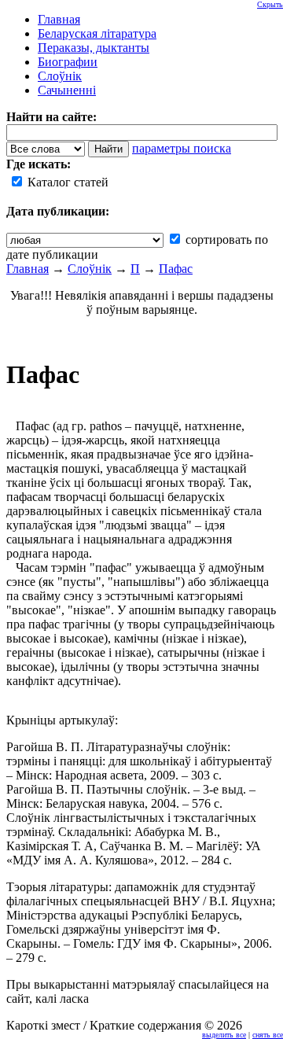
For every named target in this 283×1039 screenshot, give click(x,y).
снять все (267, 1034)
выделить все (224, 1034)
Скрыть (270, 4)
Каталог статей (66, 182)
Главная (27, 268)
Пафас (176, 268)
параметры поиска (181, 148)
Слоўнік (90, 268)
